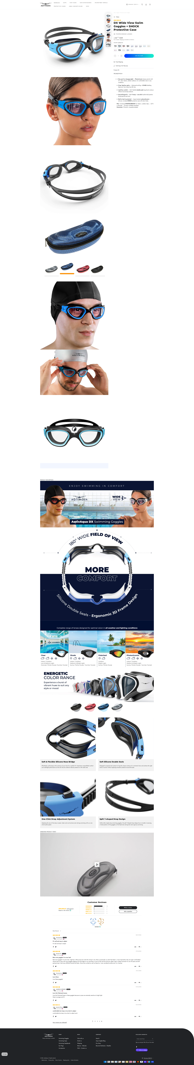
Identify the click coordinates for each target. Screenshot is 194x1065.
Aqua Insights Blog (100, 1041)
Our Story (98, 1043)
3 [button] (97, 1021)
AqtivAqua (46, 1058)
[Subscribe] (153, 1038)
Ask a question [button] (128, 911)
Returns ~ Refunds (81, 1046)
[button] (142, 4)
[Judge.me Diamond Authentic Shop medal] (93, 921)
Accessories (62, 1048)
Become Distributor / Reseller (103, 1046)
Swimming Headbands (64, 1043)
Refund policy (44, 1060)
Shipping (122, 39)
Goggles (117, 12)
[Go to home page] (45, 4)
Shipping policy (66, 1060)
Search (97, 1038)
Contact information (74, 1060)
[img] (56, 935)
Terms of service (58, 1060)
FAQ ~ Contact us (81, 1048)
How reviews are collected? (60, 1022)
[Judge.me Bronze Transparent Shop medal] (101, 921)
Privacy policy (51, 1060)
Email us (79, 1041)
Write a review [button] (128, 908)
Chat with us (80, 1038)
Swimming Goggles (64, 1038)
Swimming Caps (63, 1041)
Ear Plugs (61, 1046)
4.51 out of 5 (70, 909)
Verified (97, 926)
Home (115, 12)
